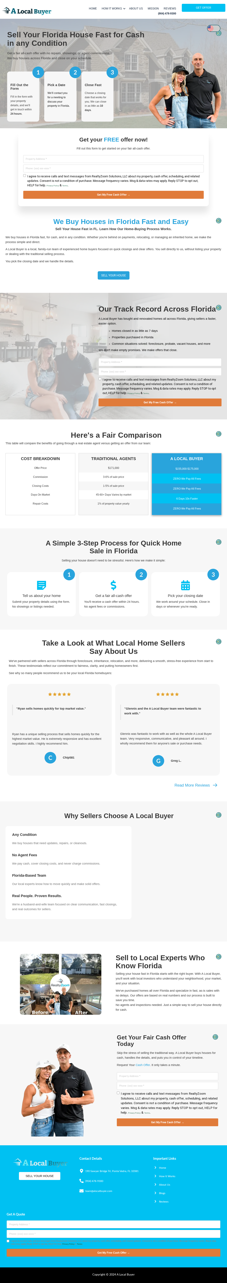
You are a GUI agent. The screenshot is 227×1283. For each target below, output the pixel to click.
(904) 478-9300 (167, 13)
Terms (65, 186)
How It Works (112, 8)
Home (93, 8)
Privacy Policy (53, 186)
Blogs (162, 1193)
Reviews (170, 8)
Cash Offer (143, 1065)
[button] (124, 8)
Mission (153, 8)
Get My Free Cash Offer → (113, 194)
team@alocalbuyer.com (98, 1191)
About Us (136, 8)
